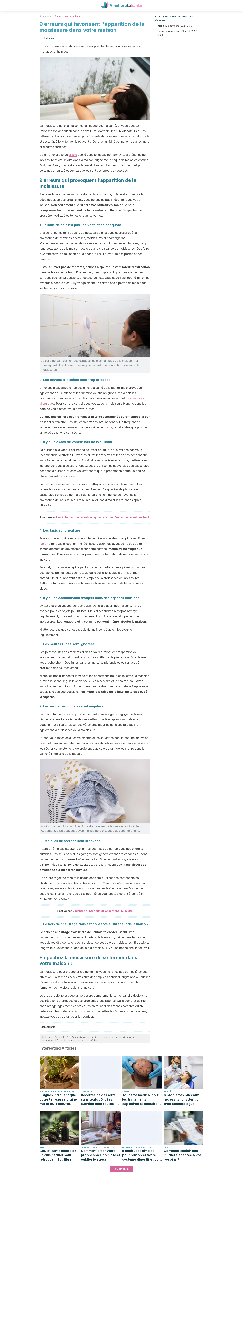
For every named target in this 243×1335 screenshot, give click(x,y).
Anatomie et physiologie (137, 1147)
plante (108, 427)
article (73, 154)
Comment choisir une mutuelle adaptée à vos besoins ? (183, 1155)
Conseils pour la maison (67, 16)
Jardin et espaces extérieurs (57, 1091)
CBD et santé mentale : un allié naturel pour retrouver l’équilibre (58, 1155)
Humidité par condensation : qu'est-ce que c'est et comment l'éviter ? (102, 517)
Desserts (86, 1091)
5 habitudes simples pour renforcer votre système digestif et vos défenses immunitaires (141, 1155)
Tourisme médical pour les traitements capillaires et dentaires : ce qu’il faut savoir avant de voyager (141, 1099)
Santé (126, 1091)
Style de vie (45, 16)
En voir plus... (121, 1169)
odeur (43, 743)
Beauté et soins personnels (97, 1147)
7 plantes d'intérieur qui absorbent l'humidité (103, 911)
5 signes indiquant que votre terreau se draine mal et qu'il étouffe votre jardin (58, 1099)
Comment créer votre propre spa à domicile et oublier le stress (100, 1155)
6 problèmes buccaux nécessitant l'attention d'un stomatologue (182, 1099)
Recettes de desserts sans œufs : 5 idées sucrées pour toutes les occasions (100, 1099)
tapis (43, 543)
